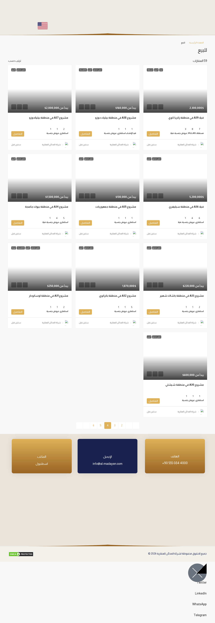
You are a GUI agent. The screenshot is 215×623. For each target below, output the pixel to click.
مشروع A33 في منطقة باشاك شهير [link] (182, 295)
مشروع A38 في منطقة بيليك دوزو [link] (115, 117)
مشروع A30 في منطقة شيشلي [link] (184, 384)
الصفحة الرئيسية (196, 42)
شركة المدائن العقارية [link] (187, 144)
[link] (175, 89)
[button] (13, 49)
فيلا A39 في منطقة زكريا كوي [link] (186, 117)
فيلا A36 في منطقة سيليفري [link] (186, 206)
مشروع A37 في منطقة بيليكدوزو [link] (48, 117)
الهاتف (175, 456)
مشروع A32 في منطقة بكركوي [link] (117, 295)
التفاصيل (153, 133)
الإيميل (107, 456)
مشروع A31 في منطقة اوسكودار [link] (48, 295)
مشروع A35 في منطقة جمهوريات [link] (115, 206)
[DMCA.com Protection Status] (21, 554)
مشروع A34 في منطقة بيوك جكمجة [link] (46, 206)
